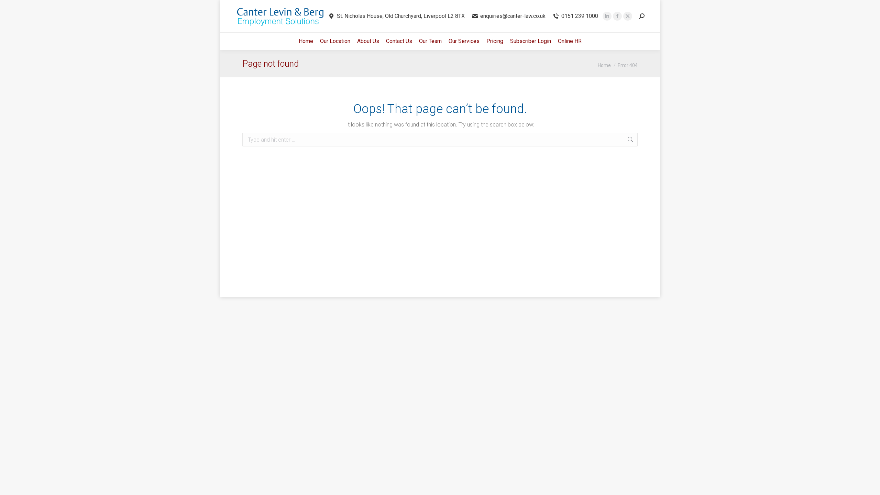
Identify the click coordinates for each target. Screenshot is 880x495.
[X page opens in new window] (627, 16)
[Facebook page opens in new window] (617, 16)
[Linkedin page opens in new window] (607, 16)
